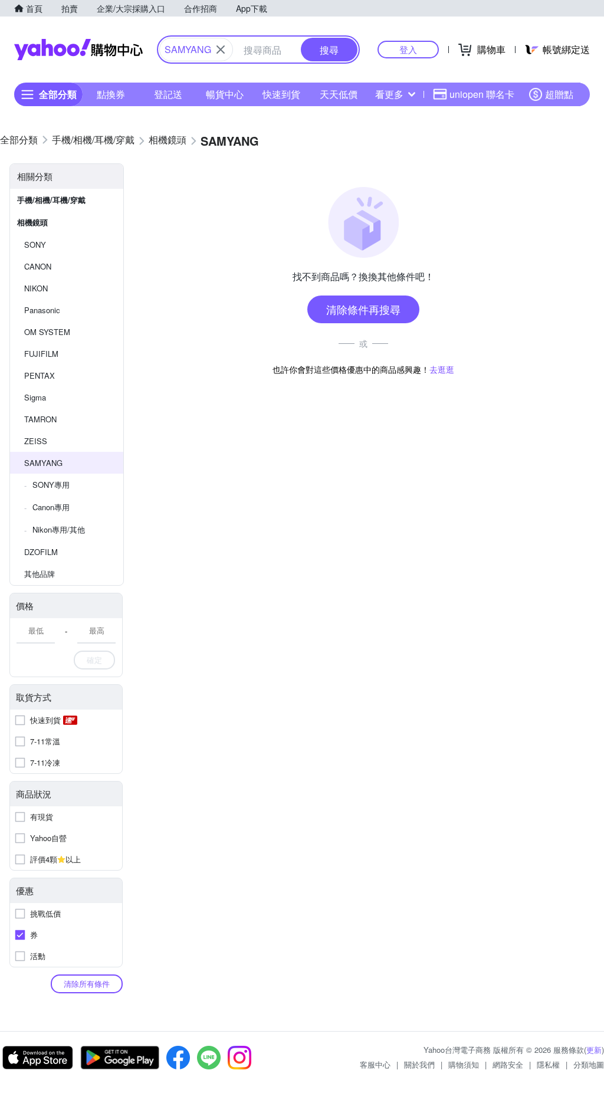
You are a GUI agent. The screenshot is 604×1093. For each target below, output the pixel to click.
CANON (37, 266)
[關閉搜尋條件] (221, 49)
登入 (408, 49)
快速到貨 (281, 94)
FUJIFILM (41, 353)
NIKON (36, 288)
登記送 (168, 94)
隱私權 (548, 1064)
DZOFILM (41, 551)
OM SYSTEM (47, 331)
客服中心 (375, 1064)
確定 (94, 659)
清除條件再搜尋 (363, 309)
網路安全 (508, 1064)
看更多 (389, 94)
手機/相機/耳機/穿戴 (51, 199)
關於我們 (419, 1064)
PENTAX (39, 375)
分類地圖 (588, 1064)
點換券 (111, 94)
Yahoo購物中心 (78, 49)
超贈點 (559, 94)
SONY (35, 244)
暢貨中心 (225, 94)
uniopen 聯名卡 (481, 94)
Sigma (35, 397)
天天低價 (338, 94)
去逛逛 (441, 369)
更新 (594, 1049)
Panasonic (42, 310)
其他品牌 (39, 573)
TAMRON (40, 419)
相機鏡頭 (32, 222)
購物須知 (463, 1064)
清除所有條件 (87, 983)
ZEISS (35, 441)
